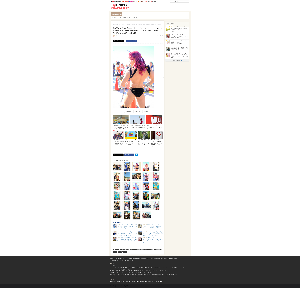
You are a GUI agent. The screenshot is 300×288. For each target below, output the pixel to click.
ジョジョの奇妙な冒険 (138, 249)
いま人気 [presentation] (170, 26)
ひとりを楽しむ (174, 274)
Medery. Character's (120, 6)
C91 (131, 249)
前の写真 (129, 111)
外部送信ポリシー (144, 258)
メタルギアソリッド (148, 249)
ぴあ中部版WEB (143, 281)
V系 (118, 267)
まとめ (117, 276)
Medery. (153, 1)
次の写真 (146, 111)
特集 (111, 276)
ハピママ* (119, 1)
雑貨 (163, 274)
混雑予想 (130, 270)
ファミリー (112, 269)
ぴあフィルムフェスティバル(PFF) (155, 281)
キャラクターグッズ (116, 14)
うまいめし (136, 1)
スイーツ (118, 272)
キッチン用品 (167, 274)
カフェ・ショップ (142, 272)
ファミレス (149, 272)
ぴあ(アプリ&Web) (121, 281)
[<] (112, 77)
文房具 (159, 274)
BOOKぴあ (128, 281)
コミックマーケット (124, 249)
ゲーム (154, 267)
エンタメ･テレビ (113, 265)
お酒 (132, 272)
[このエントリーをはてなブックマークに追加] (136, 155)
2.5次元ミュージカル (136, 267)
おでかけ (132, 274)
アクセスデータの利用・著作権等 (133, 258)
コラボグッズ (125, 17)
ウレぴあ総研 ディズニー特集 (125, 1)
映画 (126, 267)
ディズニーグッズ (148, 270)
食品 (122, 272)
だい (116, 35)
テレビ (112, 267)
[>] (163, 77)
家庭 (117, 269)
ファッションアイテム (133, 17)
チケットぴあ (113, 281)
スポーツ (167, 267)
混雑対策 (135, 270)
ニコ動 (145, 267)
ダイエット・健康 (150, 274)
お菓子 (129, 272)
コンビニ (136, 272)
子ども (120, 269)
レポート (120, 251)
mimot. (130, 1)
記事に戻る (137, 111)
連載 (114, 276)
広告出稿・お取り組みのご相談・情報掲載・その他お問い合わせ (163, 258)
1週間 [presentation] (185, 26)
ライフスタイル (113, 274)
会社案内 (112, 258)
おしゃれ (125, 269)
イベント (115, 251)
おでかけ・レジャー (132, 269)
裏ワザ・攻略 (125, 270)
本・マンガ (150, 267)
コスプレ (117, 249)
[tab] (169, 26)
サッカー (172, 267)
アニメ (125, 251)
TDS (120, 270)
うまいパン (142, 1)
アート (163, 267)
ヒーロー (183, 267)
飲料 (125, 272)
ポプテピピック (157, 249)
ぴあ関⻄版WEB (135, 281)
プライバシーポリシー (119, 258)
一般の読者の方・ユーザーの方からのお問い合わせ (122, 260)
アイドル (122, 267)
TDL (117, 270)
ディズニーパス (163, 270)
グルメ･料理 (112, 272)
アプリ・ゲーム (156, 270)
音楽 (115, 267)
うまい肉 (148, 1)
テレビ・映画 (140, 270)
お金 (128, 274)
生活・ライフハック (122, 274)
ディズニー (112, 270)
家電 (156, 274)
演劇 (142, 267)
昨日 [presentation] (177, 26)
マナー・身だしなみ (139, 274)
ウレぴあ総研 (114, 1)
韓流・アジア (177, 267)
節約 (145, 274)
